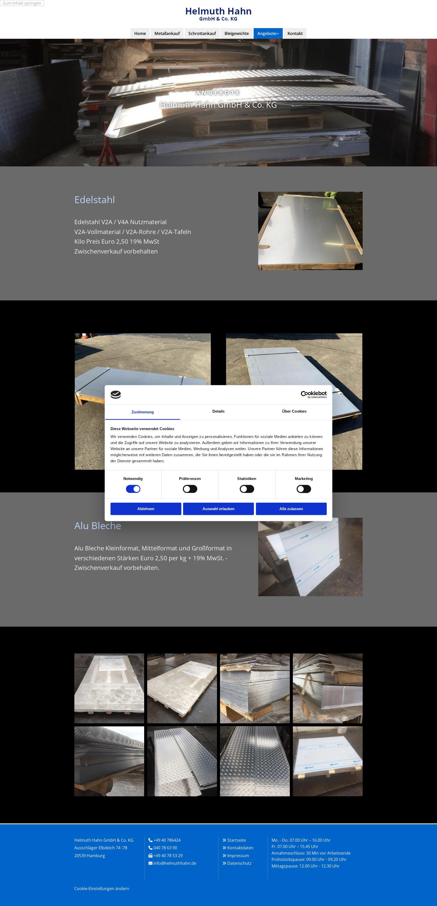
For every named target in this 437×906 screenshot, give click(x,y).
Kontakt (295, 33)
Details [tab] (218, 411)
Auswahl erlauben (218, 509)
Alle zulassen (291, 509)
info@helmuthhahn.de (175, 863)
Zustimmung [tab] (143, 412)
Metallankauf (167, 33)
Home (140, 33)
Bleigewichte (237, 33)
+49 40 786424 (167, 840)
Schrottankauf (202, 33)
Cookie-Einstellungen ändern (101, 888)
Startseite (236, 840)
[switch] (190, 489)
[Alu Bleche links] (277, 33)
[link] (268, 33)
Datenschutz (239, 863)
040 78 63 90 (165, 848)
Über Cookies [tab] (294, 411)
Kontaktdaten (240, 848)
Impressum (238, 855)
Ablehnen (145, 509)
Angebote (266, 33)
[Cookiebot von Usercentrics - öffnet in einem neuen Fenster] (304, 394)
